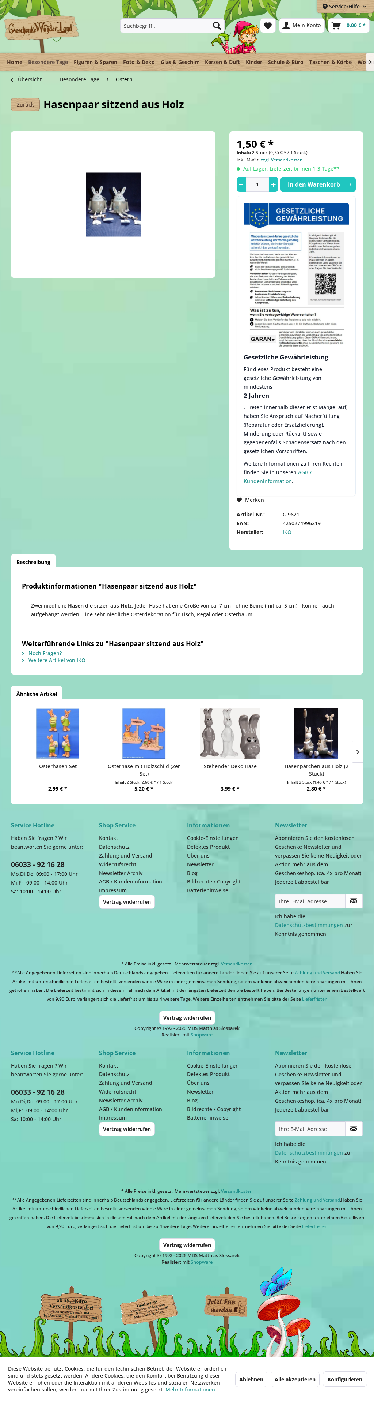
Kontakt (108, 837)
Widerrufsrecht (117, 864)
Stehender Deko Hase (230, 766)
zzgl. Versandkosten (282, 160)
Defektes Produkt (208, 846)
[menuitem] (172, 25)
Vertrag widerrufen (127, 901)
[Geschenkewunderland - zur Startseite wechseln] (42, 31)
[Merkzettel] (268, 25)
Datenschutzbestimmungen (309, 925)
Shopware (202, 1034)
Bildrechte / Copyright (214, 881)
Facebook (226, 1307)
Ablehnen (251, 1379)
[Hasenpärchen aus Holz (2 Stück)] (316, 733)
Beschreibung (33, 561)
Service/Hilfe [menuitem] (344, 6)
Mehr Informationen (190, 1389)
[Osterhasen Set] (57, 733)
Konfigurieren (345, 1379)
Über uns (198, 855)
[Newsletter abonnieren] (354, 901)
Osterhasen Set (58, 766)
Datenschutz (114, 846)
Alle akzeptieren (295, 1379)
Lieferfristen (315, 999)
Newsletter (200, 864)
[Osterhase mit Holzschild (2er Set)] (144, 733)
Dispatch (67, 1311)
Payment (153, 1307)
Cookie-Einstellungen (213, 837)
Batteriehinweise (207, 890)
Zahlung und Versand (125, 855)
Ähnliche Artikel (36, 693)
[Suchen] (217, 25)
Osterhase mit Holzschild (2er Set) (144, 770)
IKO (287, 531)
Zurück (25, 104)
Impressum (113, 890)
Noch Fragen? (44, 653)
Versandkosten (237, 964)
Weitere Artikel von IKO (56, 660)
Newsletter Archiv (120, 873)
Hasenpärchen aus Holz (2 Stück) (316, 770)
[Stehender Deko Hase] (230, 733)
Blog (192, 873)
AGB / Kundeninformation (130, 881)
